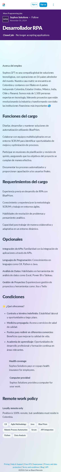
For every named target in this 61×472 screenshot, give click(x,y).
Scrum (34, 430)
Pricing (7, 464)
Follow (34, 17)
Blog (42, 467)
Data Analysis (20, 435)
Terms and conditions (30, 467)
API (46, 467)
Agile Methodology (18, 424)
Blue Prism (42, 424)
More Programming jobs (12, 14)
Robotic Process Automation (15, 430)
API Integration (47, 430)
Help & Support (17, 464)
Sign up (43, 4)
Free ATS (28, 464)
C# (5, 424)
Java (32, 424)
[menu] (53, 5)
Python (7, 435)
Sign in (34, 4)
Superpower (38, 464)
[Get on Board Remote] (4, 5)
